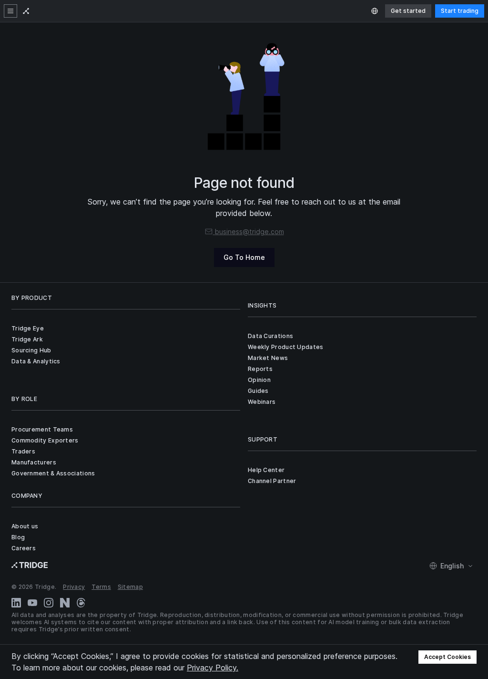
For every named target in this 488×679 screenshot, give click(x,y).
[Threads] (81, 602)
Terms (101, 586)
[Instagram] (48, 602)
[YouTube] (32, 602)
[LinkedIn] (16, 602)
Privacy (74, 586)
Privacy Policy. (212, 667)
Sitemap (130, 586)
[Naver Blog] (65, 602)
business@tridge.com (249, 231)
